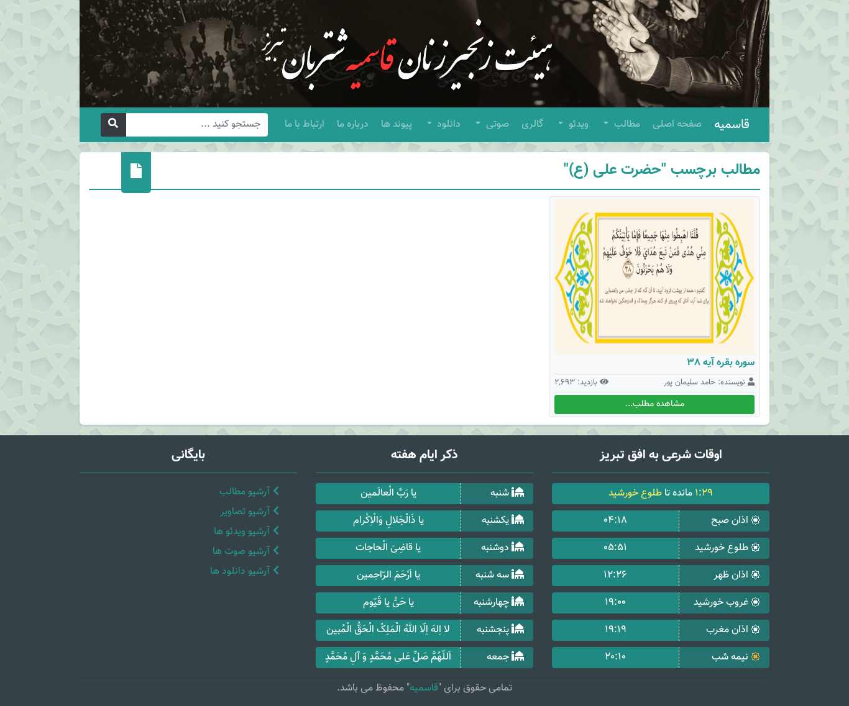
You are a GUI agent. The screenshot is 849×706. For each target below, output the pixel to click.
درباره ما (353, 124)
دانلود (447, 124)
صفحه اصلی (677, 124)
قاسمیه (732, 125)
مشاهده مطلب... (654, 404)
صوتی (496, 124)
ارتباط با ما (304, 124)
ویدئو (577, 124)
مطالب (626, 124)
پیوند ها (396, 124)
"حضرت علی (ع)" (615, 170)
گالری (532, 124)
